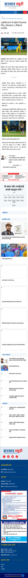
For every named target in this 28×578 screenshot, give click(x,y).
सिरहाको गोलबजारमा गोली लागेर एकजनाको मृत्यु (12, 323)
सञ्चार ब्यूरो (6, 33)
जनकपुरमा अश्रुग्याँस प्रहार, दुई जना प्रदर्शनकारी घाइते (13, 345)
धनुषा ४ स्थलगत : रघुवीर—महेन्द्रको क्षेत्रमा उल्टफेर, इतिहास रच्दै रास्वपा (16, 416)
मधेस (2, 567)
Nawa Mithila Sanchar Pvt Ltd (16, 576)
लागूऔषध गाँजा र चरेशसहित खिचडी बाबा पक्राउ (17, 408)
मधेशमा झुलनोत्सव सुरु (7, 259)
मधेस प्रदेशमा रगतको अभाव (8, 280)
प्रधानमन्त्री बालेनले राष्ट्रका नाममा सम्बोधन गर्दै (11, 302)
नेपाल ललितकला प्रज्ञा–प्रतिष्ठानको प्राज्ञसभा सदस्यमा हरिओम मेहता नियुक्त (13, 238)
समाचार (2, 565)
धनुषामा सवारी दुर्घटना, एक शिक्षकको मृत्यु (17, 431)
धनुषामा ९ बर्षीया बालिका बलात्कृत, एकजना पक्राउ (16, 423)
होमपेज (3, 17)
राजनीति (3, 569)
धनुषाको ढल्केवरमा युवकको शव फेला (17, 438)
